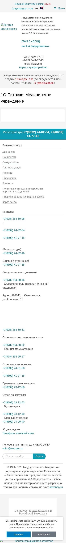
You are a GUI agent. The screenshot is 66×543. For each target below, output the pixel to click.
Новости (7, 172)
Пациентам (9, 157)
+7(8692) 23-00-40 (13, 421)
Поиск (39, 456)
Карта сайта (9, 202)
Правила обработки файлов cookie (23, 196)
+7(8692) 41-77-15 (13, 264)
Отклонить (44, 534)
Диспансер (8, 151)
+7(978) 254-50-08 (13, 218)
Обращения (9, 178)
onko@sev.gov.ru (12, 448)
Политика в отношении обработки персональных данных (22, 190)
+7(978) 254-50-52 (13, 345)
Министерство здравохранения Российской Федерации (33, 512)
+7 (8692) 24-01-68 (44, 83)
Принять (18, 534)
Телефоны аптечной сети (18, 433)
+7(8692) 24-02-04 (36, 132)
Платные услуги (11, 167)
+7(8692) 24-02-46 (13, 253)
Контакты (7, 183)
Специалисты (10, 162)
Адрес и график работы (33, 67)
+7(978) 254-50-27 (13, 356)
